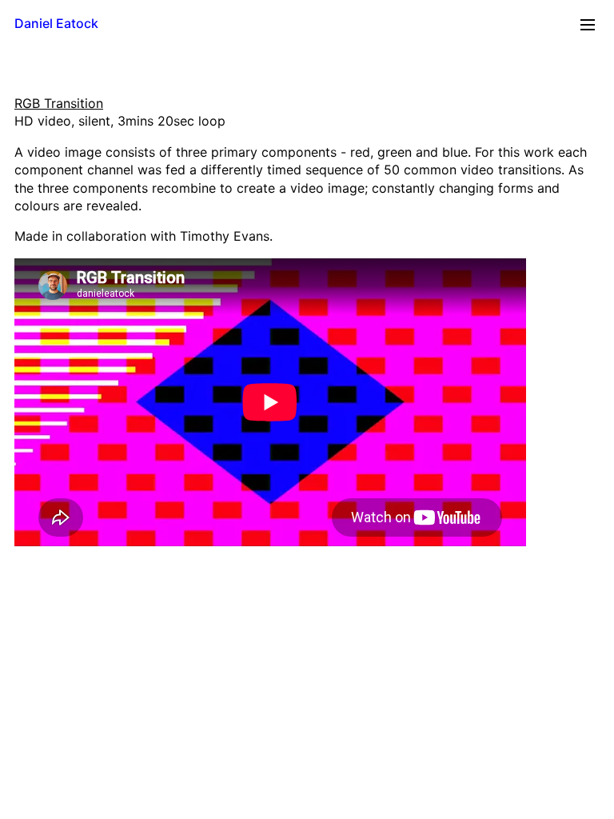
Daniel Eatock (56, 23)
